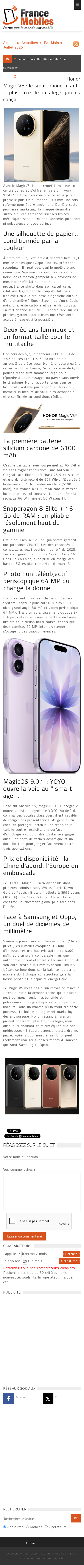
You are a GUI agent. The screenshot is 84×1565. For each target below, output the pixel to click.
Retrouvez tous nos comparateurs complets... (40, 1267)
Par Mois (51, 43)
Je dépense (12, 1261)
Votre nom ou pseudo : (21, 1156)
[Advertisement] (42, 1339)
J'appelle (9, 1253)
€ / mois (35, 1261)
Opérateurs (58, 1526)
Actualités (30, 43)
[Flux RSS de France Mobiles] (76, 43)
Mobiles (36, 1526)
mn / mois (38, 1253)
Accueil (9, 43)
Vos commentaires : (19, 1169)
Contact (31, 1543)
